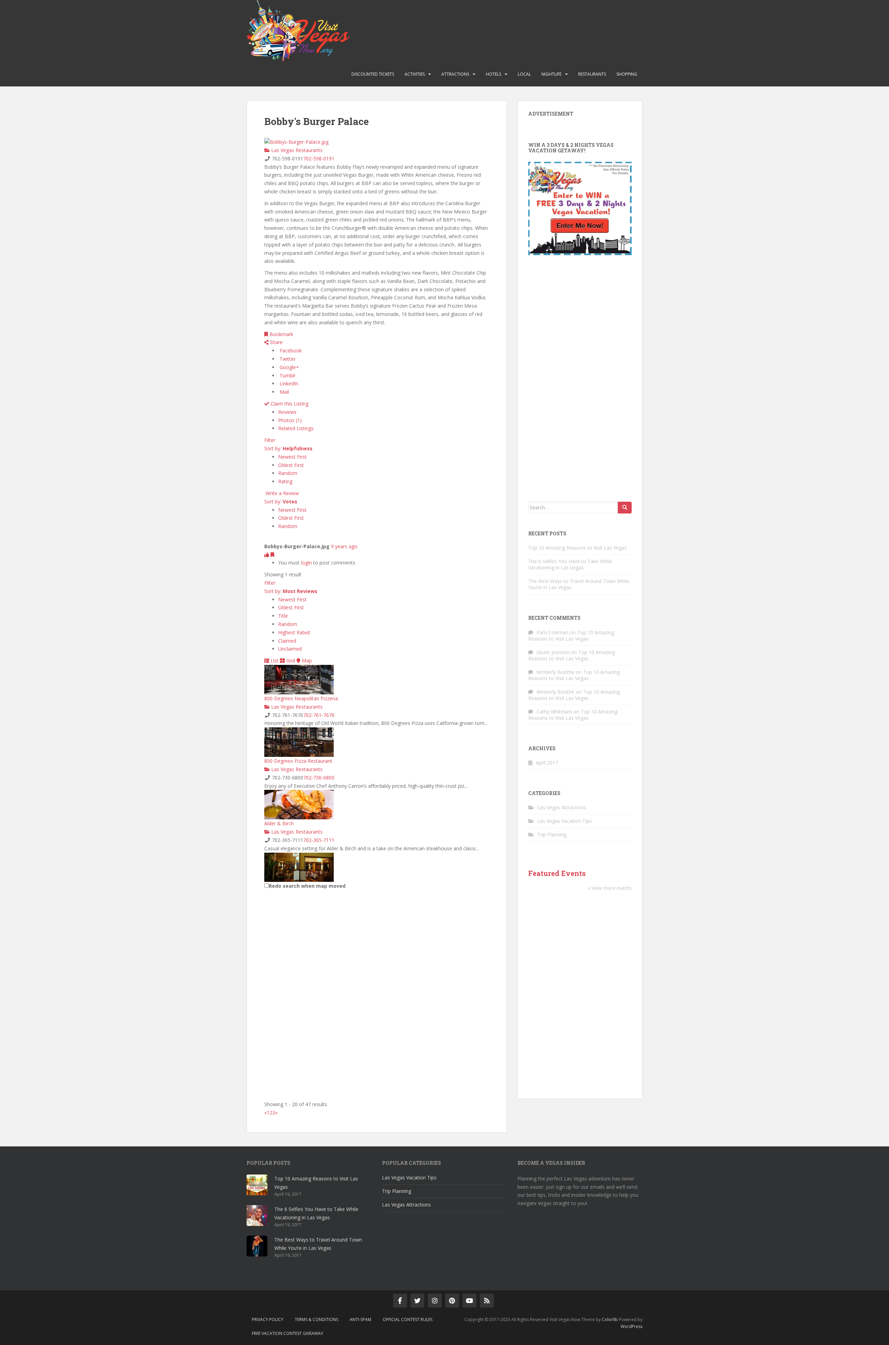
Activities (415, 74)
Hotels (493, 74)
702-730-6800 (318, 777)
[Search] (625, 507)
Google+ (288, 367)
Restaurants (592, 74)
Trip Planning (551, 834)
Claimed (287, 640)
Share (275, 342)
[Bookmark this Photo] (272, 554)
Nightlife (551, 74)
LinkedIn (288, 383)
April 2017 (547, 762)
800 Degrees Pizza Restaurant (298, 761)
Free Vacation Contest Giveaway (287, 1333)
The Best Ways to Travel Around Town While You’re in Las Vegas (578, 584)
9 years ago (344, 546)
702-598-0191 (318, 158)
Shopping (626, 74)
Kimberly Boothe (555, 672)
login (306, 562)
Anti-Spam (360, 1319)
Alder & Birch (279, 823)
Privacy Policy (267, 1319)
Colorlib (610, 1319)
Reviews (287, 412)
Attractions (455, 74)
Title (283, 615)
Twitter (287, 359)
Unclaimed (290, 648)
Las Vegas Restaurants (296, 150)
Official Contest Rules (407, 1319)
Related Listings (296, 428)
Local (524, 74)
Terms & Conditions (316, 1319)
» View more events (610, 888)
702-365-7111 (318, 840)
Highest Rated (294, 632)
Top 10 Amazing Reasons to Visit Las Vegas (577, 547)
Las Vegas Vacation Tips (564, 821)
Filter (269, 440)
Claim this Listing (288, 403)
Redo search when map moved (307, 886)
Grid (290, 660)
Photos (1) (290, 420)
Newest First (292, 456)
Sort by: (288, 448)
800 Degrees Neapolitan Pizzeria (301, 698)
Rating (285, 481)
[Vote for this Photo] (267, 554)
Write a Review (281, 493)
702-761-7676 (318, 715)
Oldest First (291, 465)
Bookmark (280, 334)
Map (306, 660)
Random (287, 473)
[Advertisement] (580, 380)
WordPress (631, 1326)
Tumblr (287, 375)
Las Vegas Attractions (561, 807)
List (274, 660)
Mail (283, 392)
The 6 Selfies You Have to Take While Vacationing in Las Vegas (570, 564)
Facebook (290, 350)
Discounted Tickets (372, 74)
